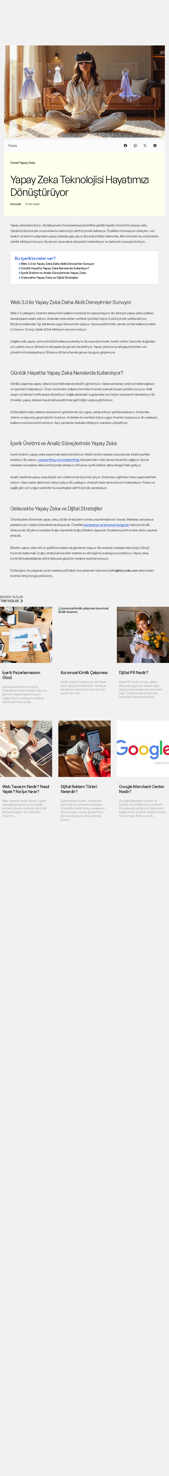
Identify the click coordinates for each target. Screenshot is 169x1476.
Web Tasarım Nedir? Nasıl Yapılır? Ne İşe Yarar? (25, 789)
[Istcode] (19, 8)
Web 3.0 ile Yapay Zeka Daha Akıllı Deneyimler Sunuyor (57, 263)
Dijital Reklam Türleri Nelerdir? (79, 789)
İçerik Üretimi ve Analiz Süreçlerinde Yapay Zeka (53, 273)
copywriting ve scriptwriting (59, 460)
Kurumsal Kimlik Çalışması (84, 672)
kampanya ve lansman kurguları (107, 525)
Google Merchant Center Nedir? (141, 789)
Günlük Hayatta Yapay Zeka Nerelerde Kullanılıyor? (55, 268)
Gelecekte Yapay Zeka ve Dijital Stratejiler (49, 277)
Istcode (15, 204)
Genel (14, 162)
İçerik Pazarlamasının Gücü (21, 675)
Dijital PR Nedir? (133, 672)
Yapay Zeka (27, 162)
